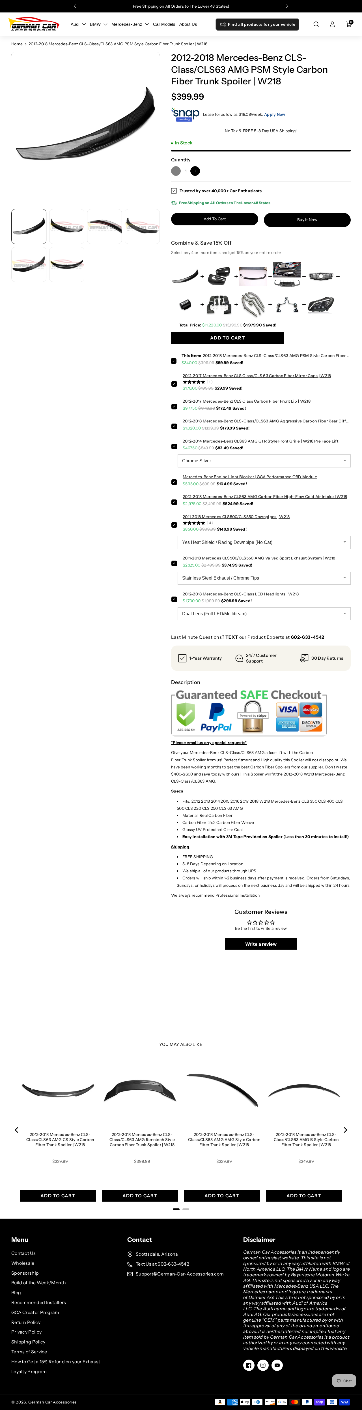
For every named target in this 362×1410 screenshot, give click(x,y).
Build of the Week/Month (38, 1282)
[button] (316, 24)
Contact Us (23, 1253)
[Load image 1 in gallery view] (28, 226)
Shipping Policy (28, 1342)
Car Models (164, 24)
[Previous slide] (75, 6)
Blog (16, 1292)
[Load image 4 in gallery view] (142, 226)
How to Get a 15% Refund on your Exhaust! (56, 1361)
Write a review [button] (261, 944)
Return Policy (25, 1322)
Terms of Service (29, 1352)
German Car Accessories (52, 1402)
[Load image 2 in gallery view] (66, 226)
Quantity (180, 160)
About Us (188, 24)
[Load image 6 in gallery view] (66, 264)
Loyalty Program (29, 1371)
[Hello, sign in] (332, 24)
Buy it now (307, 219)
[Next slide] (287, 6)
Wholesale (23, 1263)
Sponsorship (25, 1273)
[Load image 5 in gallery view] (28, 264)
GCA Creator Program (35, 1312)
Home (17, 43)
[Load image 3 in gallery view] (104, 226)
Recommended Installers (38, 1302)
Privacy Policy (26, 1332)
